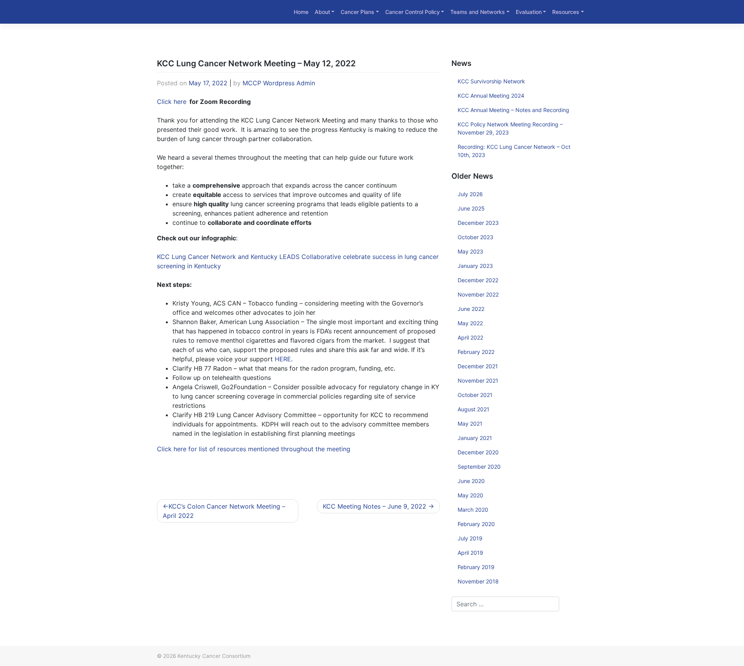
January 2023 (475, 265)
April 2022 (470, 337)
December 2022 (478, 280)
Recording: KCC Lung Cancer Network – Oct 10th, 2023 (514, 150)
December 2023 (478, 222)
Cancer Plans (357, 12)
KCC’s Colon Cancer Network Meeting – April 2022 (224, 510)
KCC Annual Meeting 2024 (491, 95)
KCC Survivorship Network (491, 81)
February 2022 (476, 352)
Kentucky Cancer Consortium (214, 656)
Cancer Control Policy (412, 12)
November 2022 (478, 294)
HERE (283, 359)
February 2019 (476, 567)
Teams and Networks (477, 12)
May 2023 (470, 251)
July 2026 (470, 194)
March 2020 (473, 509)
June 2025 (471, 208)
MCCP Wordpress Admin (279, 83)
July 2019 (470, 538)
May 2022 (470, 323)
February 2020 (476, 524)
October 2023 (475, 237)
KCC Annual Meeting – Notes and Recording (513, 110)
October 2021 (475, 395)
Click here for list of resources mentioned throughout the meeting (253, 449)
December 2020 (478, 452)
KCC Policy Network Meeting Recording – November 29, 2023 (510, 128)
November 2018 (478, 581)
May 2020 (470, 495)
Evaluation (529, 12)
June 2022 (471, 308)
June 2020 (471, 481)
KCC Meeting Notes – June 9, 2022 (374, 506)
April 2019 (470, 552)
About (322, 12)
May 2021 (470, 423)
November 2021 (478, 380)
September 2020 (479, 466)
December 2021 (478, 366)
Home (301, 12)
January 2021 (475, 438)
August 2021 (473, 409)
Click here (171, 101)
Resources (565, 12)
